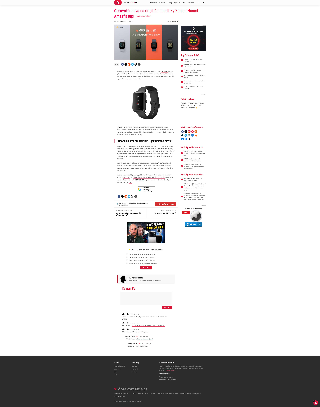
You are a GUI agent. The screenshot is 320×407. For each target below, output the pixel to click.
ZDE (130, 182)
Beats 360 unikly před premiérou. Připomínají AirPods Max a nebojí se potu (194, 153)
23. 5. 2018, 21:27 (134, 323)
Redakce (140, 393)
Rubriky (169, 3)
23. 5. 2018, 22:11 (134, 314)
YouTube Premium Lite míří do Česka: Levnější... (195, 76)
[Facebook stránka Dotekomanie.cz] (182, 131)
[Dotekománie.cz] (125, 2)
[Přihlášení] (198, 2)
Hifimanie (134, 366)
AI (183, 3)
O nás (146, 393)
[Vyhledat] (203, 2)
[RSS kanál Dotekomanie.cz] (195, 131)
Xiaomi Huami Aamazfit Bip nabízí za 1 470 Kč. (149, 177)
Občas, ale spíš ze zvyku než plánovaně (142, 260)
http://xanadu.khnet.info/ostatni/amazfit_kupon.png (148, 325)
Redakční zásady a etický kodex (190, 393)
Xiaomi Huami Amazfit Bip (126, 127)
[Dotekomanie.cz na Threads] (189, 139)
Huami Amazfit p (155, 163)
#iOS (169, 21)
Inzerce (133, 393)
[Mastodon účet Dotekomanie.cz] (192, 135)
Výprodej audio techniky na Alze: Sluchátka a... (193, 60)
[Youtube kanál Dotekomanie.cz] (192, 131)
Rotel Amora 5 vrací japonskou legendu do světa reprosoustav (193, 160)
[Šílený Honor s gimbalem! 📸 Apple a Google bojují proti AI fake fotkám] (146, 232)
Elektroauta (190, 3)
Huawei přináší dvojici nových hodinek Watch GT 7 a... (195, 65)
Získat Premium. (170, 370)
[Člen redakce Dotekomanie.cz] (137, 336)
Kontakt (152, 393)
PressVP (134, 372)
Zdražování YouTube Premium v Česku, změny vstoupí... (193, 71)
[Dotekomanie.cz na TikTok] (182, 135)
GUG (115, 372)
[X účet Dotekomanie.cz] (185, 131)
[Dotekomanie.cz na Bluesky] (185, 139)
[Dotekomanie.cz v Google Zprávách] (189, 135)
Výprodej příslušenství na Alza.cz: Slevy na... (193, 87)
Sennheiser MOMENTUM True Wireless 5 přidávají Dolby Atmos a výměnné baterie (194, 166)
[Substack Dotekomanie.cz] (195, 135)
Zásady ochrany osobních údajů (167, 393)
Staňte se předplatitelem (165, 204)
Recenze (162, 3)
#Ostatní (175, 21)
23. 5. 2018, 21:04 (143, 336)
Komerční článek (119, 21)
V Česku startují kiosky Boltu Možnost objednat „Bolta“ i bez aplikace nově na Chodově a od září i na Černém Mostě (195, 187)
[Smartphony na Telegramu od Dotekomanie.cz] (185, 135)
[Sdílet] (122, 64)
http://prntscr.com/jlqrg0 (145, 339)
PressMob (135, 369)
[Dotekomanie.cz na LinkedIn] (182, 139)
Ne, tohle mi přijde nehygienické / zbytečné (143, 263)
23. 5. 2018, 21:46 (146, 343)
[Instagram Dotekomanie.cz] (189, 131)
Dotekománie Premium (121, 393)
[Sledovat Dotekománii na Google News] (146, 189)
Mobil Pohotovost (119, 366)
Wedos (116, 375)
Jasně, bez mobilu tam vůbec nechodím (142, 254)
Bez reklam (153, 3)
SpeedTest (177, 3)
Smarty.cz (117, 369)
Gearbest (126, 177)
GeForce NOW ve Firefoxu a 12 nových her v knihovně (193, 179)
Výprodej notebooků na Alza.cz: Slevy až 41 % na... (195, 82)
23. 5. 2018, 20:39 (134, 329)
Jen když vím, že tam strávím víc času (141, 257)
